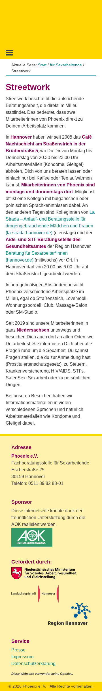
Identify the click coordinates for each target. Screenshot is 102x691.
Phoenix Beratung (51, 23)
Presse (18, 649)
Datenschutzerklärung (33, 663)
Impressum (22, 656)
